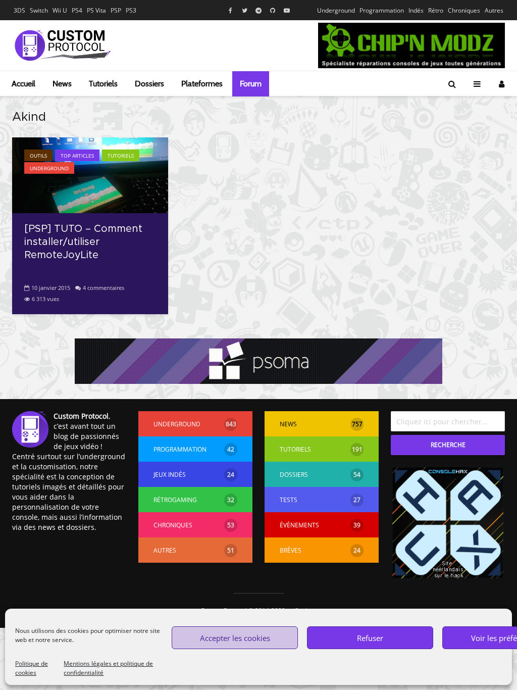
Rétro (435, 10)
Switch (39, 10)
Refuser (370, 638)
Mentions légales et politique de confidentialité (108, 668)
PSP (116, 10)
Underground (336, 10)
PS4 (77, 10)
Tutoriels (103, 83)
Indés (416, 10)
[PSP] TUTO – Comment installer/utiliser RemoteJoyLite (83, 242)
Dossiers (149, 83)
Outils (38, 155)
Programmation (381, 10)
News (62, 83)
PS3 (131, 10)
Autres (494, 10)
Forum (251, 83)
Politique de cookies (31, 668)
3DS (19, 10)
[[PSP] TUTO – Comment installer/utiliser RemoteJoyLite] (90, 174)
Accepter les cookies (235, 638)
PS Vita (96, 10)
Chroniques (464, 10)
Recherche (448, 444)
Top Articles (77, 155)
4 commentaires (103, 287)
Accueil (23, 83)
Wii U (60, 10)
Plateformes (202, 83)
